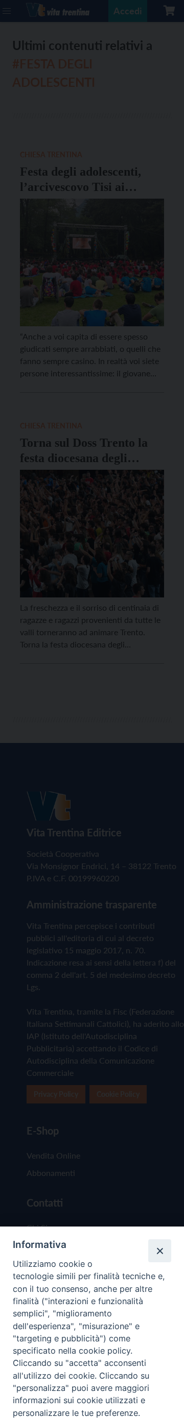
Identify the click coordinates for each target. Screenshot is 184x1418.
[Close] (159, 1250)
